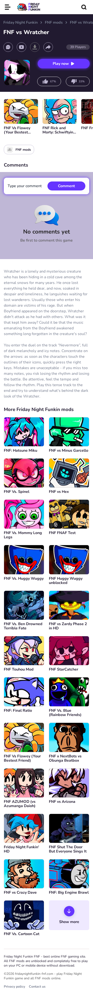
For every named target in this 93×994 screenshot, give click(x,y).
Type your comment (25, 186)
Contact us (37, 986)
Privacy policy (14, 986)
